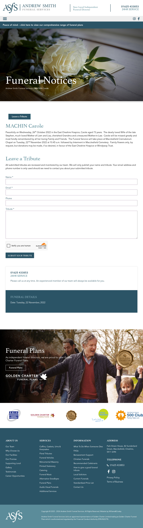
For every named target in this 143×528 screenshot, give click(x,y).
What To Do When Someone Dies (88, 446)
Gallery (9, 467)
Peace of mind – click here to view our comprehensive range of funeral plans (43, 25)
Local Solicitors (80, 474)
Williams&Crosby (115, 511)
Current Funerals (81, 479)
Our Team (10, 446)
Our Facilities (11, 455)
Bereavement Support (83, 455)
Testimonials (11, 472)
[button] (5, 19)
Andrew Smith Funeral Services (19, 88)
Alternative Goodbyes (49, 479)
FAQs (76, 451)
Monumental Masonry (49, 462)
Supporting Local (13, 463)
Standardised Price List (84, 483)
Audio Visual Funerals (49, 487)
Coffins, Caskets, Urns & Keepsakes (50, 448)
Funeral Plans (45, 483)
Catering (43, 470)
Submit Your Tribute (20, 255)
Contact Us (78, 487)
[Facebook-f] (138, 18)
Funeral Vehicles (47, 458)
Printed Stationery (47, 466)
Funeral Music (46, 474)
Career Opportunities (15, 476)
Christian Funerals (81, 459)
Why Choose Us (13, 451)
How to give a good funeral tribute (86, 469)
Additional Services (48, 491)
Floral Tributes (46, 453)
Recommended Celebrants (85, 463)
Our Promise (11, 459)
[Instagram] (134, 18)
